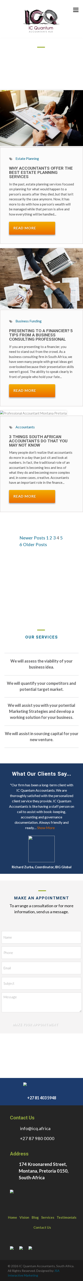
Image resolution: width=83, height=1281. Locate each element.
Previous (6, 860)
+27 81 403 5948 (41, 1097)
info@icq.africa (35, 1128)
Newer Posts (32, 537)
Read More (25, 228)
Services (47, 1217)
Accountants (25, 427)
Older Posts (35, 544)
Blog (35, 1217)
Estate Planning (27, 158)
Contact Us (42, 1227)
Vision (24, 1217)
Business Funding (28, 321)
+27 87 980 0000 (37, 1138)
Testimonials (66, 1217)
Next (66, 860)
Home (12, 1217)
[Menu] (76, 9)
